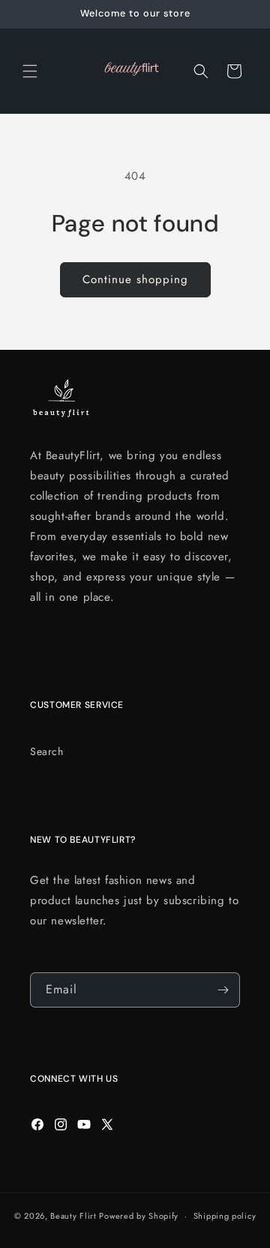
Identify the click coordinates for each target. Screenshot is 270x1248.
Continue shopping (135, 279)
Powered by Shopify (138, 1216)
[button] (30, 71)
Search (47, 751)
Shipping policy (225, 1216)
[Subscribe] (222, 990)
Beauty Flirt (73, 1216)
